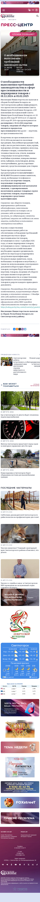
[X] (20, 329)
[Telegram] (25, 329)
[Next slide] (35, 670)
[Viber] (22, 329)
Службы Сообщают (23, 34)
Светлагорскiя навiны (23, 71)
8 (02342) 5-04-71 (20, 848)
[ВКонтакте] (14, 329)
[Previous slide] (4, 670)
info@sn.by (20, 853)
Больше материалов (34, 385)
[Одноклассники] (17, 329)
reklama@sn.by (20, 855)
